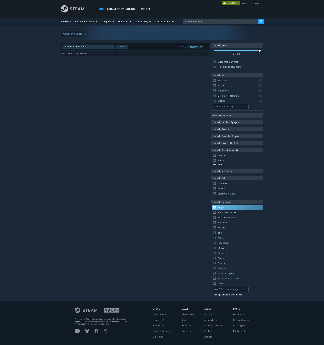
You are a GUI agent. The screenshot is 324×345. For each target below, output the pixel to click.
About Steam (159, 314)
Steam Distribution (162, 331)
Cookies (208, 331)
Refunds (208, 337)
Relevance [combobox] (193, 46)
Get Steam (238, 314)
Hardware (186, 325)
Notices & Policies (213, 325)
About (131, 9)
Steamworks (159, 325)
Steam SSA (159, 320)
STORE (100, 9)
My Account (239, 331)
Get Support (239, 325)
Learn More (217, 164)
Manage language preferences (227, 295)
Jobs (184, 320)
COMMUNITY (115, 9)
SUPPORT (144, 9)
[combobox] (220, 21)
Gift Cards (158, 337)
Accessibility (210, 320)
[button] (66, 21)
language (255, 3)
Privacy (208, 314)
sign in (244, 3)
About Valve (188, 314)
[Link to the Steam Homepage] (73, 11)
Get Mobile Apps (241, 320)
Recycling (186, 331)
